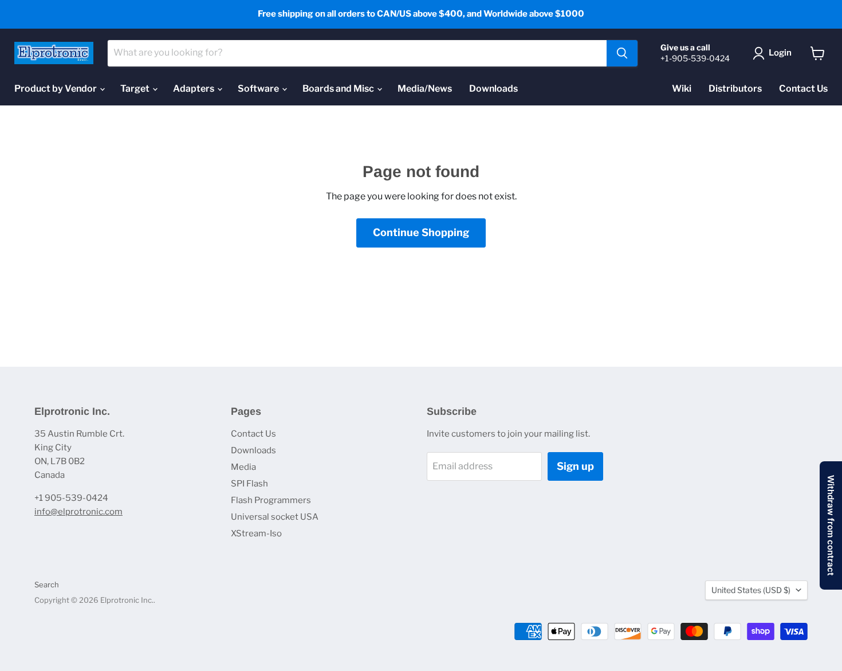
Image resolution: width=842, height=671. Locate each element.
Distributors (735, 88)
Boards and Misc (339, 88)
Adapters (194, 88)
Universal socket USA (274, 517)
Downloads (493, 88)
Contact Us (803, 88)
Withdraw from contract (830, 525)
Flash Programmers (271, 500)
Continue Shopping (421, 232)
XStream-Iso (256, 533)
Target (135, 88)
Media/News (425, 88)
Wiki (681, 88)
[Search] (622, 53)
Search (46, 584)
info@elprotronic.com (78, 512)
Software (259, 88)
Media (243, 467)
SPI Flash (249, 483)
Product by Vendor (56, 88)
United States (750, 590)
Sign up (575, 466)
